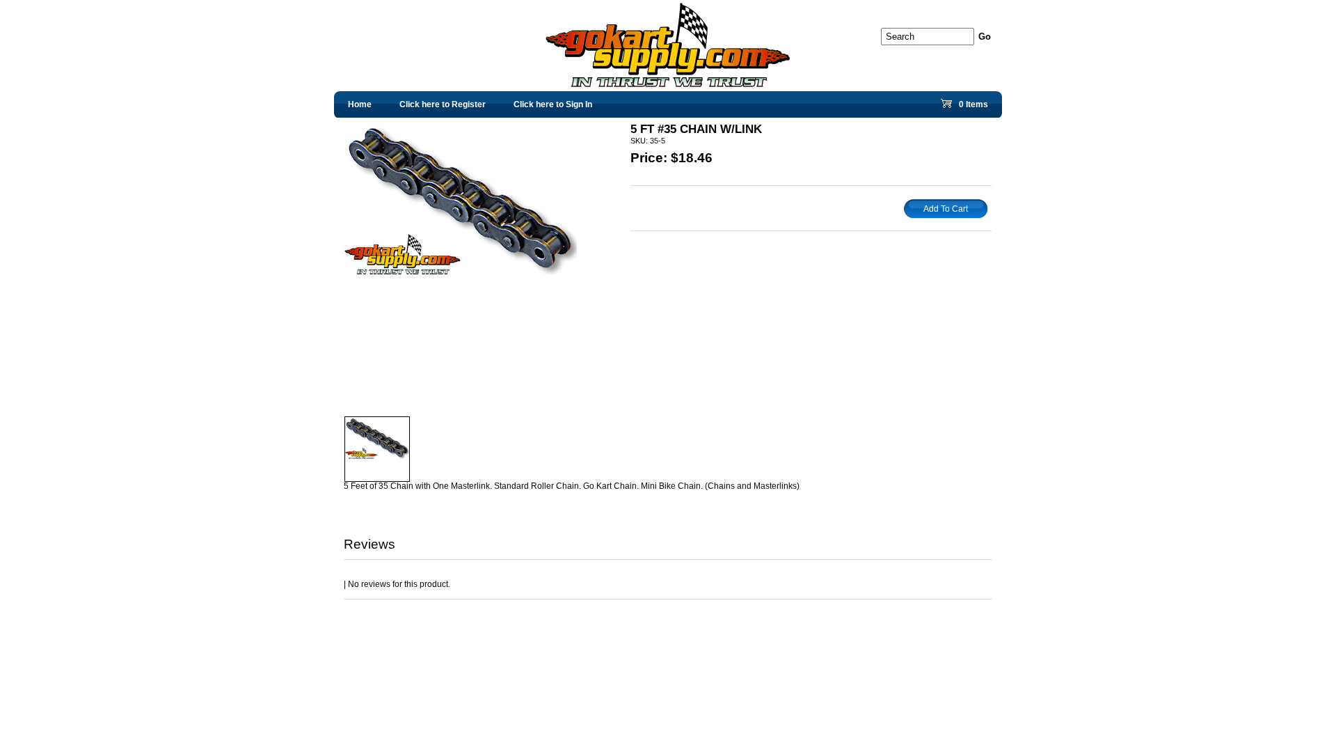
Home (360, 104)
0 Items (972, 108)
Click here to (442, 104)
